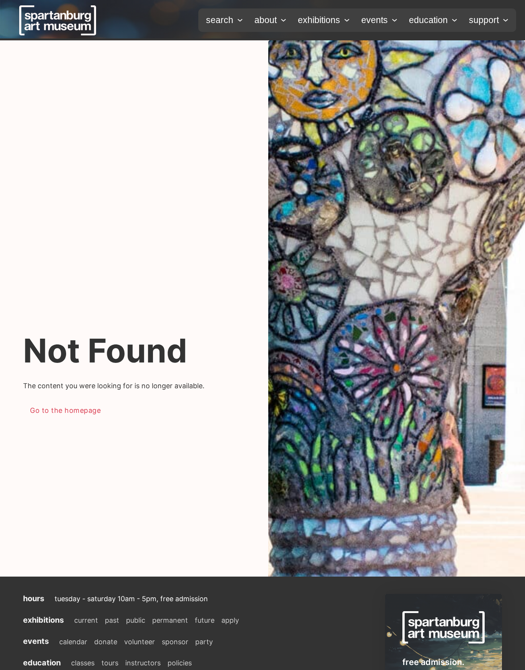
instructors (143, 663)
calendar (73, 642)
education (428, 20)
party (204, 642)
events (374, 20)
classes (83, 663)
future (204, 620)
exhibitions (319, 20)
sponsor (175, 642)
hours (33, 598)
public (135, 620)
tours (109, 663)
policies (180, 663)
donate (105, 642)
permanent (170, 620)
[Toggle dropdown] (240, 20)
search (219, 20)
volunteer (139, 642)
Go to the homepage (65, 410)
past (112, 620)
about (265, 20)
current (86, 620)
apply (230, 620)
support (484, 20)
